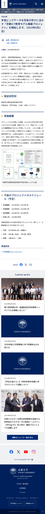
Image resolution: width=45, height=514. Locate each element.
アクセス (23, 492)
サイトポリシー (34, 498)
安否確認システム (16, 503)
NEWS (8, 10)
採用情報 (23, 488)
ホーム (3, 10)
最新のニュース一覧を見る (22, 437)
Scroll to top (42, 511)
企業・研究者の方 (12, 40)
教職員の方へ (30, 503)
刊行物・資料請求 (22, 484)
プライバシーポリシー (22, 498)
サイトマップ (10, 498)
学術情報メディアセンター (12, 251)
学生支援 (4, 16)
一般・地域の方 (11, 43)
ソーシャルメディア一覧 (23, 459)
